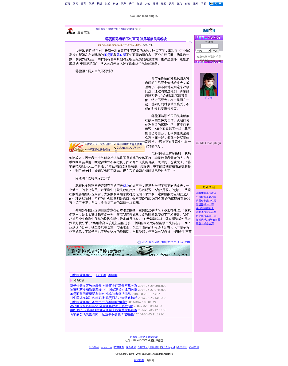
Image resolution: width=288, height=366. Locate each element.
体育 (83, 3)
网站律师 (154, 347)
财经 (107, 3)
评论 (144, 242)
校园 (163, 3)
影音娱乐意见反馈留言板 (144, 336)
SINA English (168, 347)
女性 (147, 3)
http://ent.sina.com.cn (108, 44)
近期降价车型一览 (206, 215)
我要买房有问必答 (206, 212)
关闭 (187, 242)
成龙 (126, 185)
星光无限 (154, 242)
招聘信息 (143, 347)
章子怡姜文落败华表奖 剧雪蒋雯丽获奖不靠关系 (103, 285)
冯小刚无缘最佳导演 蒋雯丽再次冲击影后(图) (101, 306)
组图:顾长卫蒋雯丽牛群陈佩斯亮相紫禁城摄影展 (103, 310)
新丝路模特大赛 (205, 204)
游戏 (139, 3)
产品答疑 (194, 347)
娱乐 (91, 3)
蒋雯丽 (108, 55)
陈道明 (121, 55)
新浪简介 (94, 347)
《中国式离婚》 (81, 275)
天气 (171, 3)
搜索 (195, 3)
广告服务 (119, 347)
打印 (180, 242)
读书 (155, 3)
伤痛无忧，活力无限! (99, 144)
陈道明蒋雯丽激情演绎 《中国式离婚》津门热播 (103, 289)
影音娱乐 (113, 28)
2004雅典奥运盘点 (206, 193)
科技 (115, 3)
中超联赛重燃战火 (206, 196)
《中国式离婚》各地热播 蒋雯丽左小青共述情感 (103, 298)
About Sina (106, 347)
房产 (131, 3)
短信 (179, 3)
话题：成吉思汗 (205, 223)
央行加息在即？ (205, 208)
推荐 (163, 242)
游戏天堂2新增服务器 (208, 219)
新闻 (75, 3)
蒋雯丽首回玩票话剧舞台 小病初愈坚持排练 (100, 294)
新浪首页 (101, 28)
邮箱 (187, 3)
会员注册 (182, 347)
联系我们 (131, 347)
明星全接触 (127, 28)
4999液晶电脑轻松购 (98, 149)
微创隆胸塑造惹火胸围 (129, 144)
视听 (99, 3)
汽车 (123, 3)
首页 (67, 3)
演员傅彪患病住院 (206, 200)
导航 (203, 3)
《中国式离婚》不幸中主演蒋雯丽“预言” (98, 302)
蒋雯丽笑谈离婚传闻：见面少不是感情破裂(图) (102, 314)
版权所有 (139, 360)
